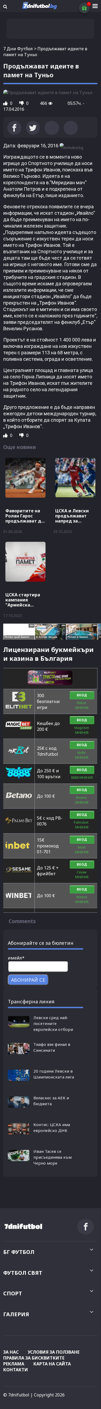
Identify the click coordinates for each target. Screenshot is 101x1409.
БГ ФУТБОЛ (18, 1252)
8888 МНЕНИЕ (82, 777)
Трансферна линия (31, 1001)
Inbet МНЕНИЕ (82, 849)
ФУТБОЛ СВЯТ (22, 1272)
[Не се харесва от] (22, 103)
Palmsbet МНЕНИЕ (82, 825)
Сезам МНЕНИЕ (82, 874)
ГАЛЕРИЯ (16, 1314)
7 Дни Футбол (18, 49)
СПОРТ (12, 1293)
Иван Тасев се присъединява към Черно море (52, 1157)
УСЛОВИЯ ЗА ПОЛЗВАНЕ (53, 1352)
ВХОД (82, 695)
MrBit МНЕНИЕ (82, 755)
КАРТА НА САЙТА (52, 1364)
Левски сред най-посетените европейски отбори (53, 1023)
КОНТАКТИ (15, 1370)
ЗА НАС (11, 1352)
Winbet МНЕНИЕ (82, 899)
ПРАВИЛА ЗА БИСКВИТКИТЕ (33, 1358)
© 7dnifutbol (16, 1395)
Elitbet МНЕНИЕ (82, 705)
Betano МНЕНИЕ (82, 800)
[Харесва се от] (6, 103)
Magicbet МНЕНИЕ (82, 730)
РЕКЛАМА (13, 1364)
